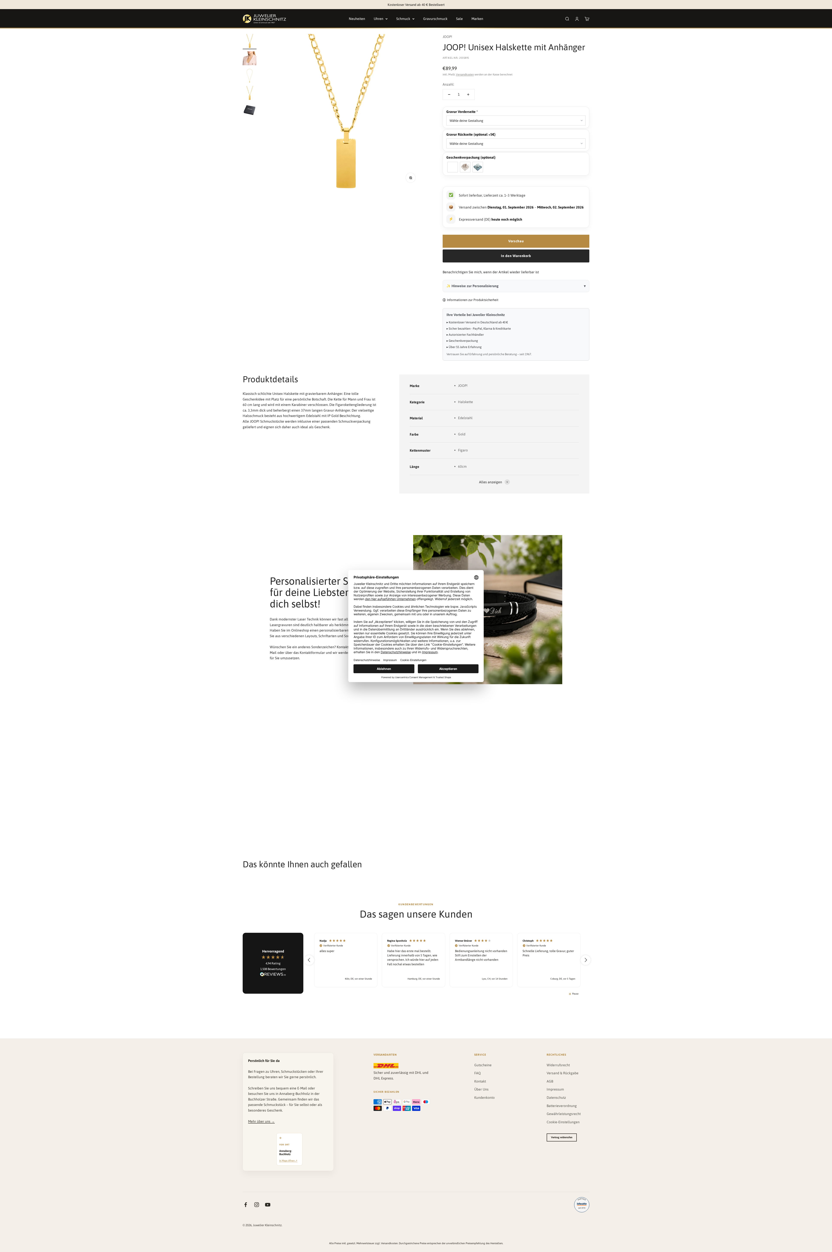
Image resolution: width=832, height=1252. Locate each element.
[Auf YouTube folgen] (268, 1205)
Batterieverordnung (562, 1106)
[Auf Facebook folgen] (246, 1205)
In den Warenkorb (516, 256)
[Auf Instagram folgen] (257, 1205)
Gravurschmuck (435, 19)
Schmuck (403, 19)
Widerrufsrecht (558, 1065)
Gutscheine (483, 1065)
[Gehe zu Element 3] (250, 76)
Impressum (555, 1089)
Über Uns (481, 1089)
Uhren (378, 19)
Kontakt (480, 1081)
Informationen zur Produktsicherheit (472, 300)
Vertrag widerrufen (561, 1137)
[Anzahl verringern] (449, 94)
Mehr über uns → (261, 1121)
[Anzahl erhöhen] (468, 94)
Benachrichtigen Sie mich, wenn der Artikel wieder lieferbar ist (491, 272)
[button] (516, 111)
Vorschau (516, 241)
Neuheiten (357, 19)
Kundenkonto (484, 1097)
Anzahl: (448, 84)
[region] (447, 960)
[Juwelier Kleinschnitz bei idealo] (581, 1204)
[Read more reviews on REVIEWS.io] (273, 975)
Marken (477, 19)
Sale (459, 19)
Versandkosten (465, 74)
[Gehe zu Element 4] (250, 93)
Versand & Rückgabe (562, 1073)
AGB (550, 1081)
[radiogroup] (516, 167)
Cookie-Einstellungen (563, 1122)
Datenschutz (556, 1097)
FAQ (477, 1073)
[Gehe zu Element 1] (250, 41)
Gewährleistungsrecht (564, 1114)
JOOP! (447, 37)
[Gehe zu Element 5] (250, 111)
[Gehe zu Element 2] (250, 59)
